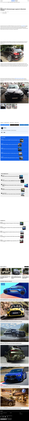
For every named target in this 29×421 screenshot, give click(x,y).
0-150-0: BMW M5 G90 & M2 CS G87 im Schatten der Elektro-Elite (10, 386)
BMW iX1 (2, 152)
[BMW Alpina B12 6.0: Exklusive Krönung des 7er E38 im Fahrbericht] (21, 223)
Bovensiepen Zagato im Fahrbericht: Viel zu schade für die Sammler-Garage (11, 227)
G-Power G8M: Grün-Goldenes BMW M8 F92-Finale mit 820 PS (11, 180)
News (20, 412)
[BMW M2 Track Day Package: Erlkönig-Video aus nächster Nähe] (23, 190)
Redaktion (4, 241)
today (14, 0)
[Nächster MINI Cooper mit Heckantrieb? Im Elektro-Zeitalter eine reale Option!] (26, 185)
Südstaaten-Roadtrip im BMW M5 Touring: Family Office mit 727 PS (9, 240)
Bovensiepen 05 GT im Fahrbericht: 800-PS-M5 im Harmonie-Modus (10, 236)
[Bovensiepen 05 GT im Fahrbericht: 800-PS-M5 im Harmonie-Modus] (22, 237)
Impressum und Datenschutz (3, 412)
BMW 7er (1, 222)
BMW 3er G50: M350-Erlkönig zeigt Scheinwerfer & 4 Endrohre (10, 157)
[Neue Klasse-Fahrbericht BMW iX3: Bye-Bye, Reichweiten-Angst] (21, 140)
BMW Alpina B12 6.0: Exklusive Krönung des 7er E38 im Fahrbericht (9, 223)
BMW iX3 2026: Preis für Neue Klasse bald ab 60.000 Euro (9, 148)
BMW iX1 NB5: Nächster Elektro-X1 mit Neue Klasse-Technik (9, 153)
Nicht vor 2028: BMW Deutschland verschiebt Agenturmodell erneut (10, 408)
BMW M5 (1, 235)
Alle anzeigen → (26, 266)
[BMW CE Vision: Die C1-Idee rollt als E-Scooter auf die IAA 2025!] (22, 194)
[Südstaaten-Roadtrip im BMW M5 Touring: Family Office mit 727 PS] (21, 241)
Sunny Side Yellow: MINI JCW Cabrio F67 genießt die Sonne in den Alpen (11, 321)
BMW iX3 (2, 139)
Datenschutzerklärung (9, 415)
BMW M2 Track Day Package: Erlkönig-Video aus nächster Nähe (11, 189)
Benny (5, 127)
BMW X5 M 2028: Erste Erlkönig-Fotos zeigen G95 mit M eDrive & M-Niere (16, 277)
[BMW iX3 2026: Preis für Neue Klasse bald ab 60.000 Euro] (20, 149)
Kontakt (11, 412)
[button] (27, 92)
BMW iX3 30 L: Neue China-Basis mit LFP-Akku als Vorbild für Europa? (11, 343)
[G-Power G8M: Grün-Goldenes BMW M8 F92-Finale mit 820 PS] (22, 181)
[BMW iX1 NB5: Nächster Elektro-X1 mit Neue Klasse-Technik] (20, 154)
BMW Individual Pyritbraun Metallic (19, 78)
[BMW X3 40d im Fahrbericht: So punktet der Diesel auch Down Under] (22, 232)
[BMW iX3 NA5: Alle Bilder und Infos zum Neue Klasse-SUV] (20, 145)
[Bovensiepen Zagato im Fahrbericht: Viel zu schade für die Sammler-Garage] (24, 228)
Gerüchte (3, 184)
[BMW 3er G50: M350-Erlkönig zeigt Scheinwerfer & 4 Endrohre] (21, 158)
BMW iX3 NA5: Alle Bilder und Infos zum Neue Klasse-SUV (9, 144)
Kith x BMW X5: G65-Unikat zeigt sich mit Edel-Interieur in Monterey (5, 277)
